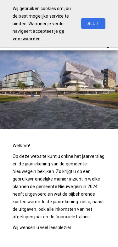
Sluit (93, 23)
